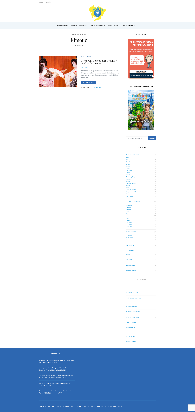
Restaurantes (130, 238)
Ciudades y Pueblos (78, 25)
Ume (127, 194)
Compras (128, 164)
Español (48, 2)
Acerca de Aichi (62, 25)
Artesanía (129, 160)
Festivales (129, 170)
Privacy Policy (131, 342)
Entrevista (130, 245)
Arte (127, 158)
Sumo (127, 187)
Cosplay (128, 166)
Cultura (128, 168)
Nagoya (89, 56)
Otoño (128, 181)
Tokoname (129, 222)
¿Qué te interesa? (96, 25)
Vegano (128, 240)
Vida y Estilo (129, 196)
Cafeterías (129, 235)
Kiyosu (128, 214)
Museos (128, 179)
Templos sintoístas (131, 192)
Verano (128, 254)
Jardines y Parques (131, 177)
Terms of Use (130, 336)
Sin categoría (131, 270)
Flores (128, 172)
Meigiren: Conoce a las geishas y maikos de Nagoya (99, 62)
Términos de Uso (132, 293)
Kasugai (128, 212)
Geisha (83, 56)
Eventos (129, 260)
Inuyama (128, 209)
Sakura (128, 185)
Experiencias (128, 25)
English (41, 2)
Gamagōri (129, 205)
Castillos (128, 162)
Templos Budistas (131, 190)
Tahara (128, 220)
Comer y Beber (113, 25)
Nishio (128, 218)
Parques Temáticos (131, 183)
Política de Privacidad (134, 298)
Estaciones (130, 251)
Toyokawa (129, 226)
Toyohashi (129, 224)
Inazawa (128, 207)
